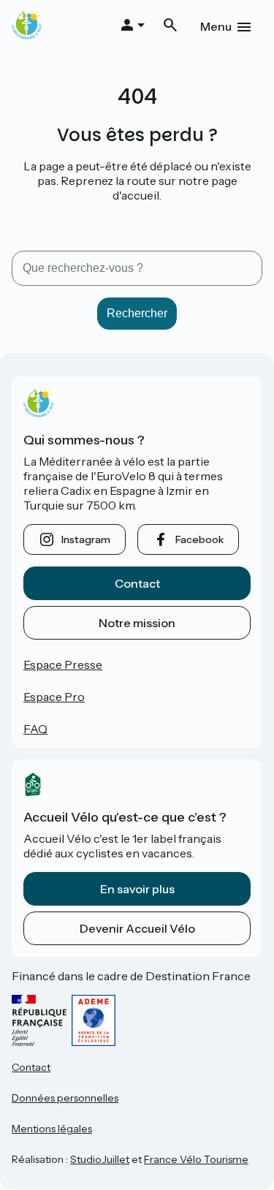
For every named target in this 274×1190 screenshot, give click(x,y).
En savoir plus (137, 889)
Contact (137, 583)
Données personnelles (65, 1097)
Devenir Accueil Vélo (137, 928)
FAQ (35, 728)
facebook (199, 539)
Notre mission (137, 622)
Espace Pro (54, 696)
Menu (216, 26)
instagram (85, 539)
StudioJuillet (99, 1159)
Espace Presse (62, 664)
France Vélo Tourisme (196, 1159)
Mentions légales (52, 1128)
